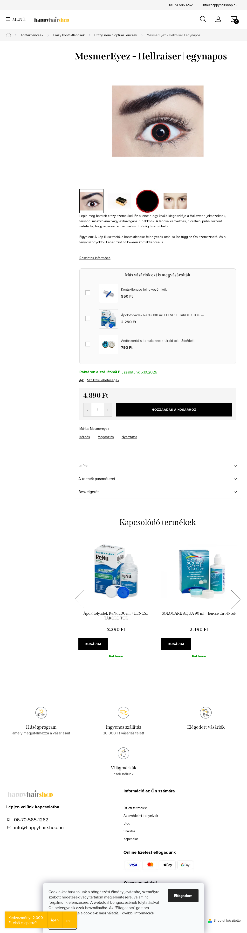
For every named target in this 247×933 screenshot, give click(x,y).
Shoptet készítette (227, 920)
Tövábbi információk (137, 913)
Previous (79, 599)
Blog (127, 823)
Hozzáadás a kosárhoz (174, 409)
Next (235, 599)
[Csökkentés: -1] (87, 409)
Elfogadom (183, 895)
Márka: (94, 428)
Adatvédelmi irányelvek (141, 815)
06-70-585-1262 (181, 4)
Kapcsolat (131, 838)
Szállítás (129, 831)
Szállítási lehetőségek (103, 380)
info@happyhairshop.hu (219, 4)
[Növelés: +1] (108, 409)
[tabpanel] (116, 605)
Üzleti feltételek (135, 807)
